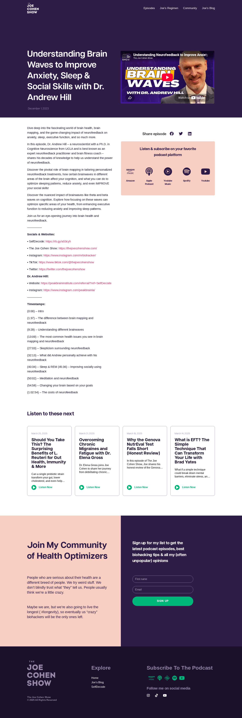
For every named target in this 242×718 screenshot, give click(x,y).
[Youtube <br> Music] (168, 171)
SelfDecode (98, 686)
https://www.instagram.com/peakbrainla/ (69, 290)
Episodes (149, 8)
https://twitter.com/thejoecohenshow (62, 269)
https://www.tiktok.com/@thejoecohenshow (66, 262)
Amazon (130, 181)
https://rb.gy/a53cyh (58, 241)
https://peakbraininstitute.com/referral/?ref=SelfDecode (76, 283)
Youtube (205, 181)
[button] (171, 133)
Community (190, 8)
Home (94, 678)
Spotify (186, 181)
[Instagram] (148, 695)
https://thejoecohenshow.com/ (78, 248)
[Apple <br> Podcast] (149, 171)
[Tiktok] (156, 695)
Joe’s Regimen (169, 8)
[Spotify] (187, 171)
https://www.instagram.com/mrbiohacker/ (69, 255)
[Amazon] (130, 171)
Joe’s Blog (208, 8)
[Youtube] (205, 171)
